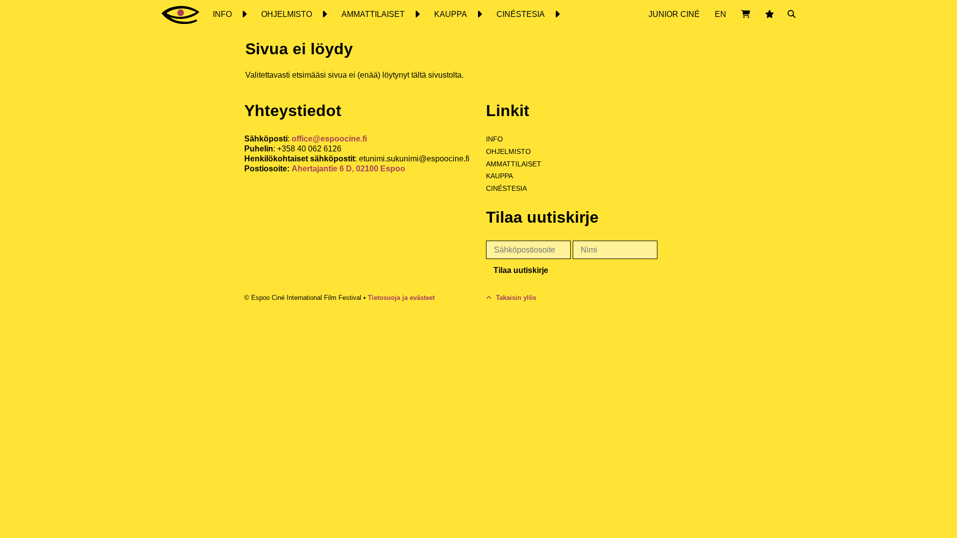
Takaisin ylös (515, 297)
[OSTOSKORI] (746, 14)
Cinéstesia (506, 188)
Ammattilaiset (513, 164)
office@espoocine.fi (329, 138)
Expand (244, 14)
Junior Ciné (674, 14)
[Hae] (791, 14)
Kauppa (499, 176)
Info (494, 139)
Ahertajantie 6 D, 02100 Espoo (348, 168)
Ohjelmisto (508, 151)
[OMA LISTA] (770, 14)
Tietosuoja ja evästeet (401, 297)
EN (720, 14)
